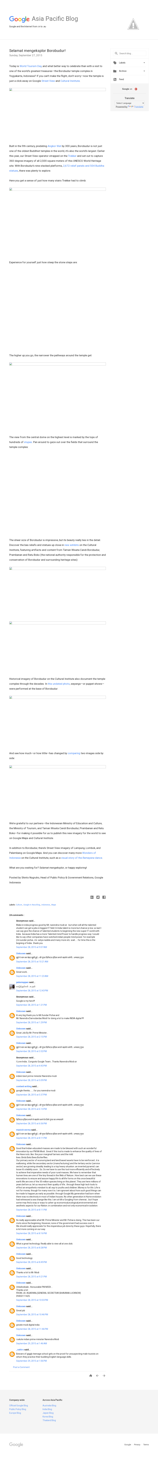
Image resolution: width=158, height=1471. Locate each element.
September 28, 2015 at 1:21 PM (31, 1005)
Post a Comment (21, 1367)
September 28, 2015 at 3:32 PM (31, 1051)
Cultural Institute (70, 80)
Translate (138, 107)
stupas (28, 442)
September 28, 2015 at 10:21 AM (32, 961)
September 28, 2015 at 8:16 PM (31, 1233)
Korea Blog (48, 1416)
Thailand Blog (49, 1420)
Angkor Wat (54, 146)
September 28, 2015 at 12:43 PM (32, 990)
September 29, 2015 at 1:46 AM (31, 1343)
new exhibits (71, 545)
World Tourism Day (31, 66)
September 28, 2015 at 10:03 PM (32, 1300)
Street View (48, 80)
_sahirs (20, 1349)
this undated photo (59, 683)
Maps (53, 905)
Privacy (137, 1444)
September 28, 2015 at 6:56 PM (31, 1123)
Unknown (21, 953)
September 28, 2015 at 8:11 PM (31, 1138)
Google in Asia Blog (32, 905)
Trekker (72, 155)
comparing (74, 753)
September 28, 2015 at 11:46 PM (32, 1329)
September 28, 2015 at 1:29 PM (31, 1022)
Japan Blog (48, 1413)
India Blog (47, 1409)
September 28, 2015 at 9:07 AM (31, 947)
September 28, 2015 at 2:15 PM (31, 1037)
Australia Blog (49, 1405)
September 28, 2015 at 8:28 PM (31, 1247)
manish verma (23, 1130)
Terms (146, 1444)
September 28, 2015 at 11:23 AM (32, 976)
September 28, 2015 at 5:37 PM (31, 1094)
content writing (24, 1086)
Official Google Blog (18, 1405)
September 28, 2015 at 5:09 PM (31, 1080)
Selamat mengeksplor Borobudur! (37, 51)
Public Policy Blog (17, 1409)
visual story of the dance (81, 857)
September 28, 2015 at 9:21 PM (31, 1276)
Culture (19, 905)
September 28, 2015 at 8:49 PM (31, 1262)
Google (127, 1444)
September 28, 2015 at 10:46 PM (32, 1314)
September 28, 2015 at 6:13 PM (31, 1109)
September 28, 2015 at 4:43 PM (31, 1066)
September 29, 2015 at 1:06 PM (31, 1361)
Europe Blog (15, 1413)
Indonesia (46, 905)
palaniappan (22, 982)
